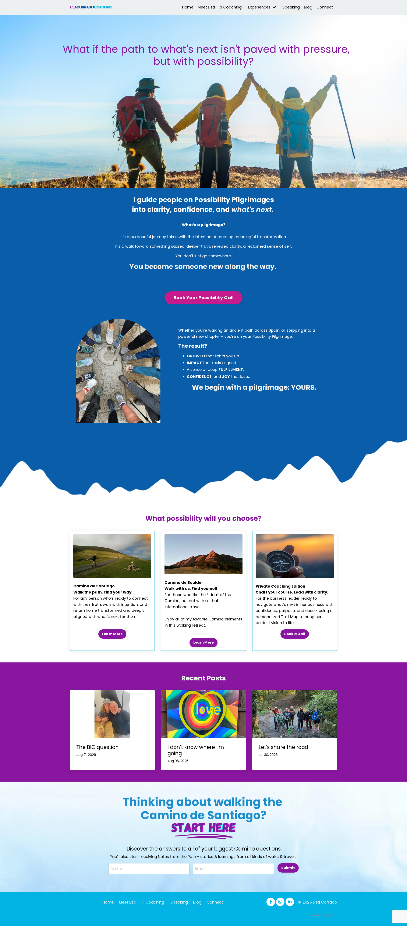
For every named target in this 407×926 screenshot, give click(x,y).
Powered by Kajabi (323, 915)
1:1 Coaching (230, 7)
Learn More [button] (112, 633)
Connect (324, 7)
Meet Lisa (206, 7)
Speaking (291, 7)
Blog (308, 7)
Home (187, 7)
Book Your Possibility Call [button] (203, 297)
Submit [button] (288, 867)
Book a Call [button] (294, 633)
